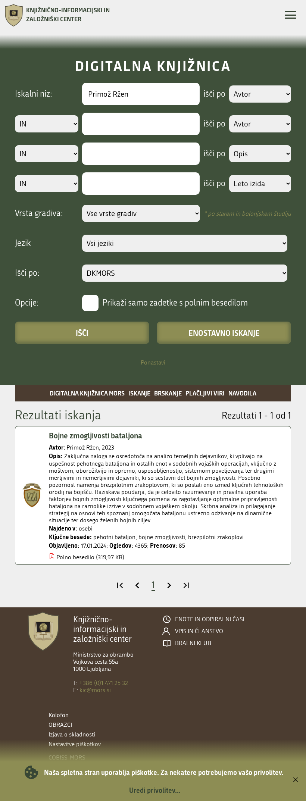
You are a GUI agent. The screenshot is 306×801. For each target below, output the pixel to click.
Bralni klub (193, 643)
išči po (214, 94)
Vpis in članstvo (199, 631)
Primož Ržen (82, 447)
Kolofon (59, 715)
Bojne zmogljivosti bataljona (95, 435)
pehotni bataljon (114, 537)
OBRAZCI (60, 724)
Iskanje (139, 393)
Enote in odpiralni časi (209, 619)
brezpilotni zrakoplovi (216, 537)
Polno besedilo (75, 557)
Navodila (242, 393)
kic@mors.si (95, 690)
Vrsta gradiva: (39, 213)
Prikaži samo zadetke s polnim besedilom (175, 303)
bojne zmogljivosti (161, 537)
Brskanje (168, 393)
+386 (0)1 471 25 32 (103, 682)
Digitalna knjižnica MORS (87, 393)
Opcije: (27, 303)
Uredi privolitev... (155, 790)
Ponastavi (153, 362)
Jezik (23, 243)
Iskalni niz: (33, 94)
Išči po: (27, 273)
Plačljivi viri (205, 393)
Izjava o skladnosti (72, 734)
